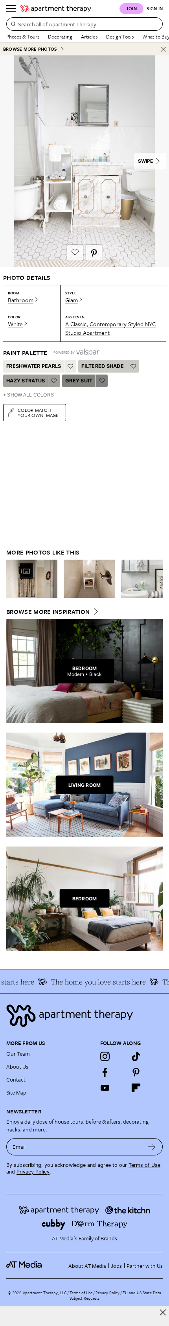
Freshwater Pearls (33, 366)
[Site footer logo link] (84, 1015)
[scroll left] (12, 578)
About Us (17, 1066)
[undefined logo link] (55, 8)
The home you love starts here (93, 981)
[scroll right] (156, 578)
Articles (89, 36)
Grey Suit (78, 381)
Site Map (16, 1092)
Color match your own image (38, 412)
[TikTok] (136, 1056)
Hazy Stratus (25, 381)
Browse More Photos (30, 49)
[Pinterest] (136, 1072)
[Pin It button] (94, 253)
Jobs (116, 1266)
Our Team (18, 1053)
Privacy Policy (33, 1172)
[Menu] (11, 8)
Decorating (60, 36)
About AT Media (87, 1266)
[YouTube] (105, 1088)
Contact (16, 1079)
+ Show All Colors (28, 395)
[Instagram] (105, 1056)
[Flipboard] (136, 1088)
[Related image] (31, 579)
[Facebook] (105, 1072)
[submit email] (152, 1146)
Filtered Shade (102, 366)
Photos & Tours (22, 36)
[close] (163, 1312)
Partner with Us (145, 1266)
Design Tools (120, 36)
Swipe (145, 161)
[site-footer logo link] (24, 1265)
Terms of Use (144, 1165)
